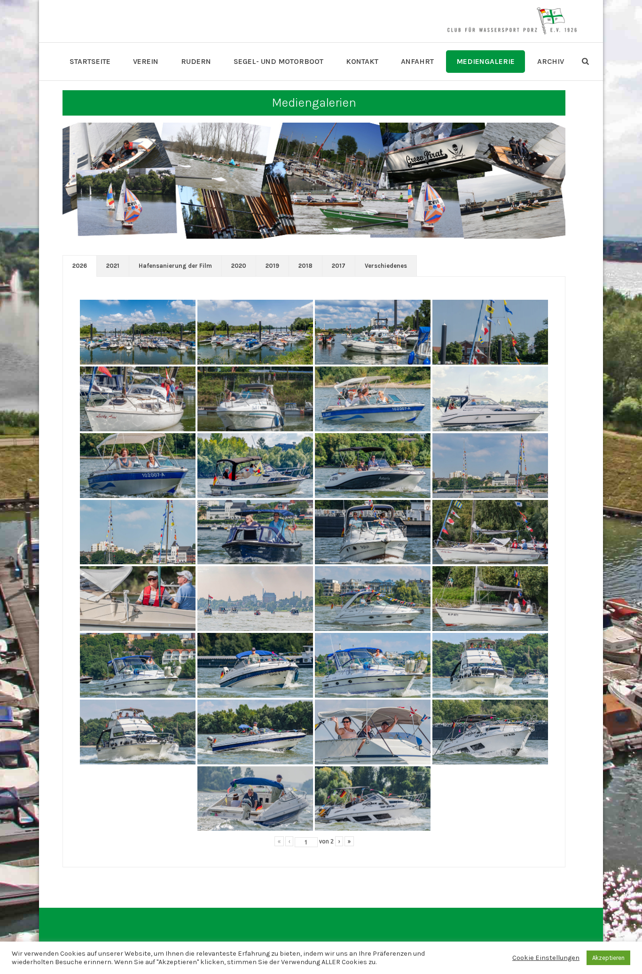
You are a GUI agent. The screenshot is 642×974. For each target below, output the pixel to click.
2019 (272, 265)
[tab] (80, 266)
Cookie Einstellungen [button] (545, 958)
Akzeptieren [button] (608, 957)
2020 (238, 265)
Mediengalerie (485, 61)
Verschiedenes (386, 265)
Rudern (196, 61)
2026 (79, 265)
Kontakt (362, 61)
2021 (112, 265)
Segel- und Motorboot (278, 61)
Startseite (90, 61)
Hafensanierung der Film (175, 265)
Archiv (550, 61)
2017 (338, 265)
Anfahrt (417, 61)
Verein (145, 61)
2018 (305, 265)
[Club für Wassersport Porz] (511, 21)
